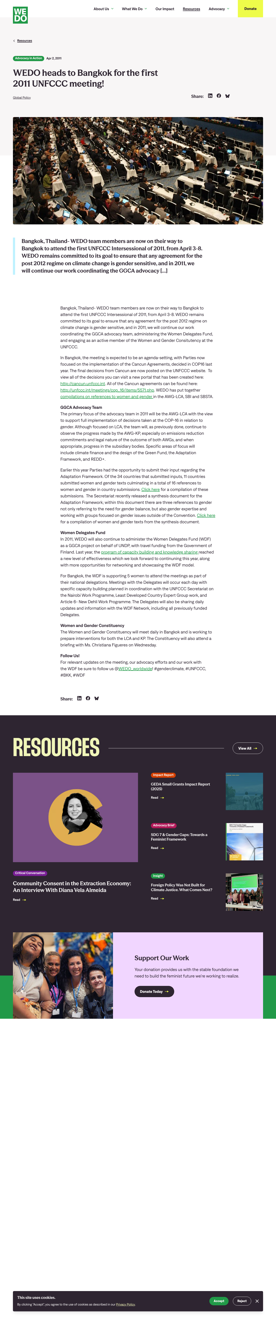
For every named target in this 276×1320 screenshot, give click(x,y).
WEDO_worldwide (135, 668)
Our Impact (164, 8)
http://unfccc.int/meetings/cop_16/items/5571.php (107, 390)
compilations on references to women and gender (106, 396)
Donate (250, 8)
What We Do (132, 8)
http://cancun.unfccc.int (82, 383)
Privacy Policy (125, 1304)
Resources (191, 8)
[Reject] (257, 1301)
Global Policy (22, 98)
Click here (150, 489)
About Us (101, 8)
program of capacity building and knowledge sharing (150, 552)
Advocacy (217, 8)
